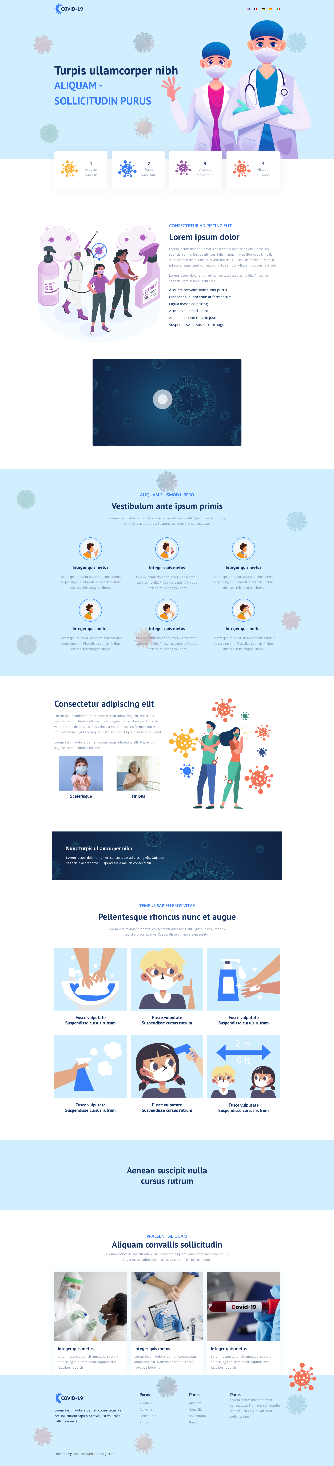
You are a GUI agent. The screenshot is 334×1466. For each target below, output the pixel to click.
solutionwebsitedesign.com (95, 1454)
